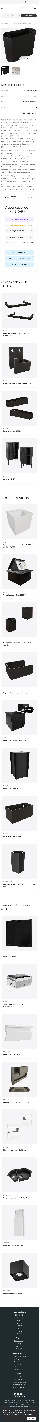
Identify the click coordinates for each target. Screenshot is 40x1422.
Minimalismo (33, 102)
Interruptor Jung (9, 956)
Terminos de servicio (19, 1385)
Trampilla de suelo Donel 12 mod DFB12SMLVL (15, 1005)
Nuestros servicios (19, 1356)
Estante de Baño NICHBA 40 (13, 431)
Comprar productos (19, 1362)
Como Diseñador (19, 1370)
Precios (19, 1334)
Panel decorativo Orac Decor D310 (15, 1246)
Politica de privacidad (19, 1382)
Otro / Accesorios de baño (29, 90)
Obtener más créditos (28, 242)
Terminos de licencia (19, 1387)
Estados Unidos (31, 2)
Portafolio (19, 1349)
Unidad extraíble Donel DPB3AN (14, 595)
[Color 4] (36, 107)
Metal (35, 96)
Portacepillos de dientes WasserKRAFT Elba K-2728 (19, 885)
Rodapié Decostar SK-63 (12, 1054)
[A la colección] (28, 197)
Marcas (19, 1323)
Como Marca (19, 1364)
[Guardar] (23, 197)
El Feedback (19, 1379)
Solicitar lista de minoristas (19, 258)
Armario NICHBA (9, 479)
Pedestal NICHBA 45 (10, 788)
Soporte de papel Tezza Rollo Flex (15, 693)
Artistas (19, 1326)
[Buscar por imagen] (18, 15)
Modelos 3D (19, 1315)
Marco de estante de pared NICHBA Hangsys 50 (16, 334)
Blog (19, 1344)
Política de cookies (25, 1414)
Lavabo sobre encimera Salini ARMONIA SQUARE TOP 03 (17, 546)
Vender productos (19, 1359)
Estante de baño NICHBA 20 (13, 836)
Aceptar (31, 1419)
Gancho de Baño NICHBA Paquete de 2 (17, 383)
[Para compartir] (32, 197)
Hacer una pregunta (19, 265)
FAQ (19, 1377)
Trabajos (19, 1331)
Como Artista (19, 1367)
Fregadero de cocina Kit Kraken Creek (16, 1198)
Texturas (19, 1320)
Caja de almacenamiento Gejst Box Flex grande (17, 644)
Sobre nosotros (19, 1341)
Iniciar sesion (26, 8)
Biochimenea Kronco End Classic (15, 1150)
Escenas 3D (19, 1318)
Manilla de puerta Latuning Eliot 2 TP (16, 1102)
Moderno (26, 102)
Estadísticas (19, 1346)
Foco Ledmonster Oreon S (12, 1294)
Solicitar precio (19, 252)
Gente (19, 1328)
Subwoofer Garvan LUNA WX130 (14, 741)
